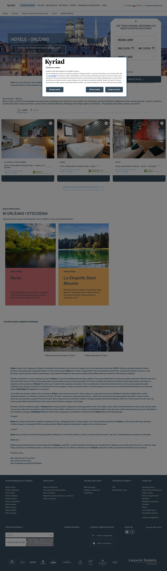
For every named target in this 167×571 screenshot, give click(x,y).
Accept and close (114, 89)
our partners (52, 76)
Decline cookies (94, 89)
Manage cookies (54, 89)
